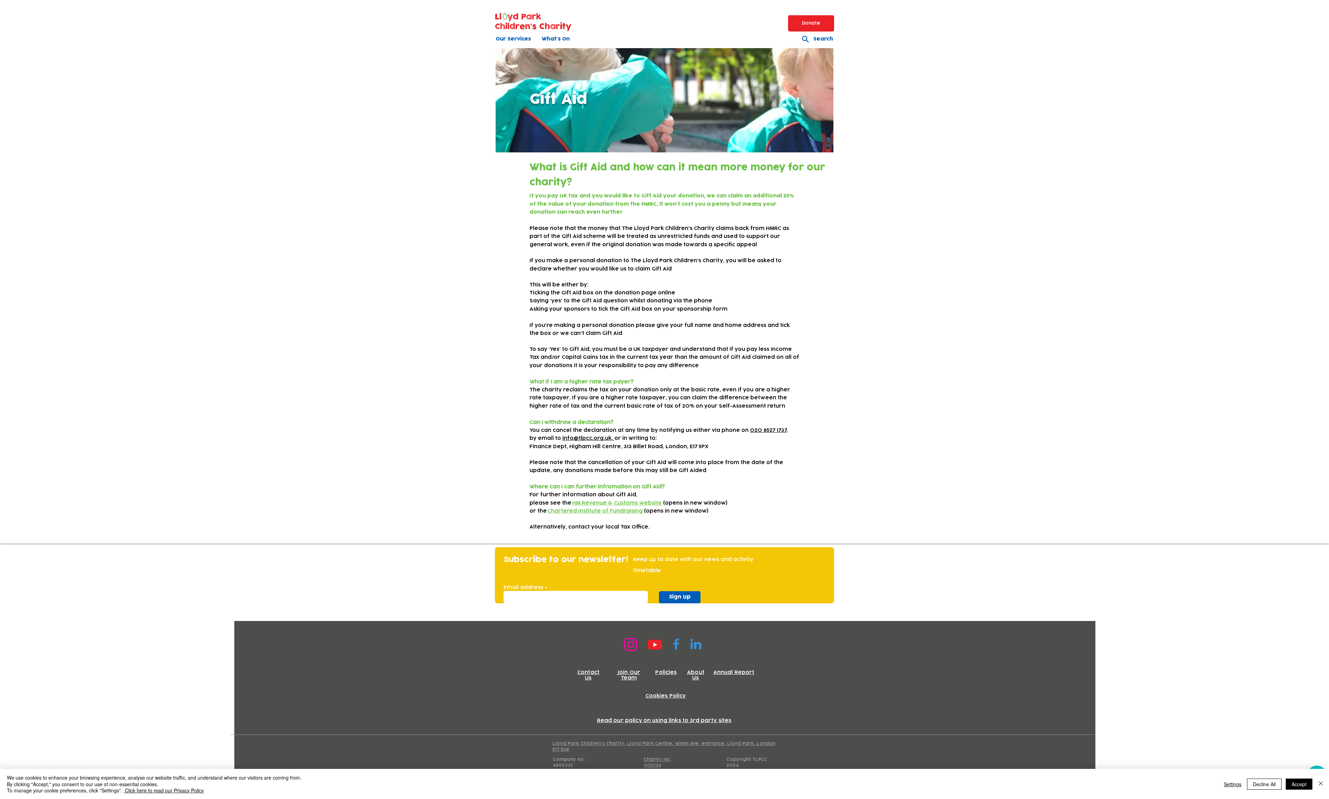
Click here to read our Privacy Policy (164, 790)
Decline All (1264, 784)
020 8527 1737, (769, 430)
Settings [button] (1232, 784)
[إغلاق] (1321, 783)
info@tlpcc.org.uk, (588, 438)
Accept (1299, 784)
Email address (523, 587)
